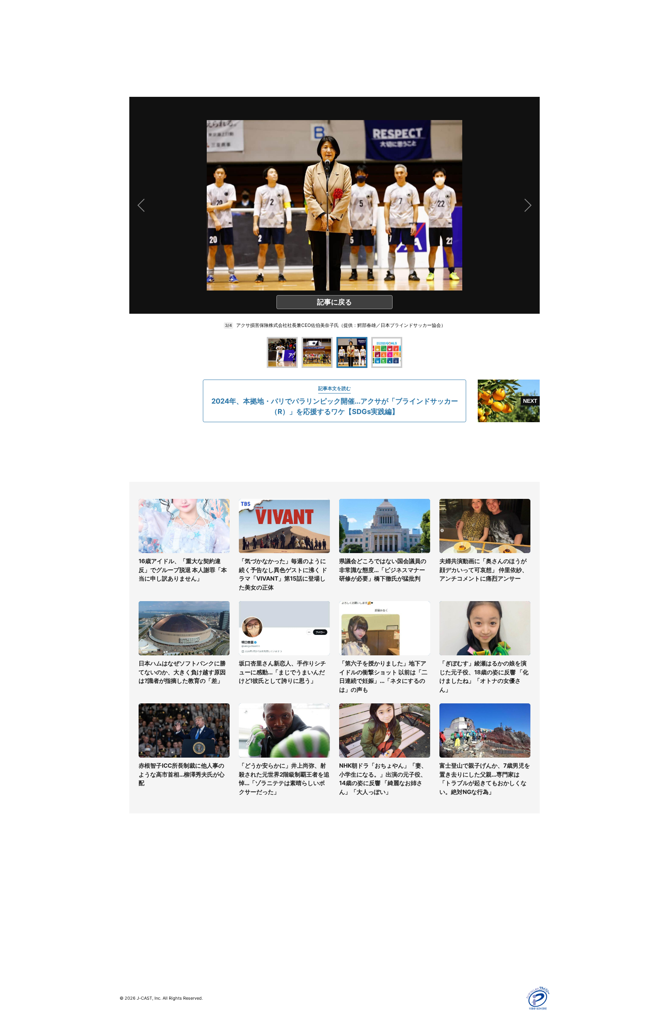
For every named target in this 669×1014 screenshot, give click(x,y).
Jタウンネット (245, 934)
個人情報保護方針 (463, 873)
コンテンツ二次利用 (466, 952)
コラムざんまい (139, 884)
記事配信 (453, 940)
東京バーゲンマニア (251, 922)
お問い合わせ (350, 895)
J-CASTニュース (248, 873)
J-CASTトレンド (248, 884)
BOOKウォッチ (245, 911)
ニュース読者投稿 (356, 907)
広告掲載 (453, 929)
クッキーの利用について (472, 918)
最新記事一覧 (136, 873)
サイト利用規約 (461, 884)
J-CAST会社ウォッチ (253, 895)
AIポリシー (455, 907)
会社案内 (345, 873)
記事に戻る (334, 302)
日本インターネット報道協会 (477, 963)
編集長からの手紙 (356, 918)
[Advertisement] (334, 452)
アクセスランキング (144, 940)
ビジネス (130, 929)
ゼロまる (238, 945)
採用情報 (345, 884)
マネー (128, 907)
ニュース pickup (140, 895)
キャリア (130, 918)
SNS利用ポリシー (464, 895)
